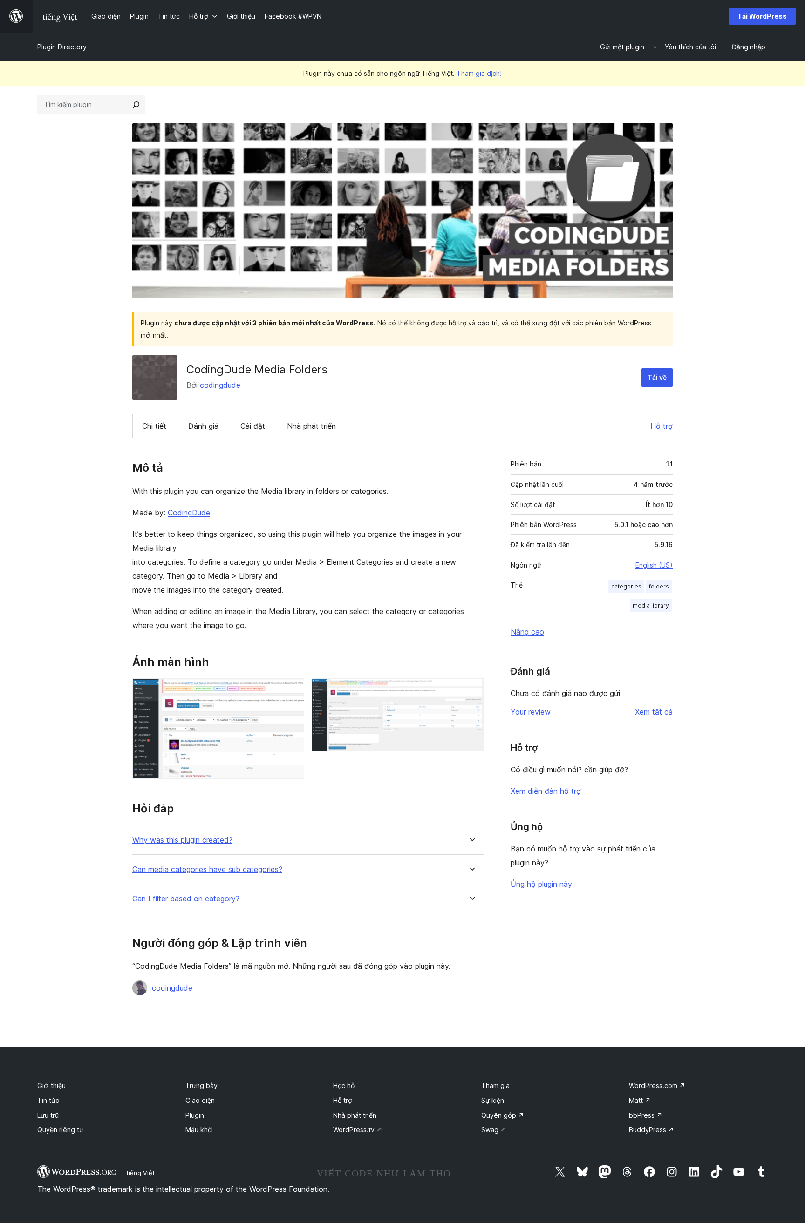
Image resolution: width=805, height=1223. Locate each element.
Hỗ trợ (661, 426)
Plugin (194, 1115)
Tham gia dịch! (479, 73)
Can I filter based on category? (185, 898)
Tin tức (48, 1100)
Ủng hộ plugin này (541, 884)
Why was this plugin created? (182, 840)
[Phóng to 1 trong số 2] (291, 691)
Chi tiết (154, 426)
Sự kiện (492, 1100)
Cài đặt (252, 426)
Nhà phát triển (311, 426)
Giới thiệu (51, 1085)
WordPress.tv (357, 1130)
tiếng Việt (140, 1172)
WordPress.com (657, 1085)
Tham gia (495, 1085)
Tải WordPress (762, 16)
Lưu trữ (48, 1115)
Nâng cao (527, 631)
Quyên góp (502, 1115)
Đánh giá (203, 426)
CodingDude (189, 512)
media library (651, 605)
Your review (531, 711)
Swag (493, 1130)
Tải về (657, 377)
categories (626, 586)
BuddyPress (651, 1130)
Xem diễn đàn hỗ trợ (546, 791)
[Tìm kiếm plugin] (136, 104)
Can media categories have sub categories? (207, 869)
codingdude (220, 385)
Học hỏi (344, 1085)
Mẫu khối (199, 1130)
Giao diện (200, 1100)
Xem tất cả (654, 711)
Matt (640, 1100)
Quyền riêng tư (60, 1130)
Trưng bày (201, 1085)
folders (659, 586)
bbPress (645, 1115)
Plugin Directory (62, 47)
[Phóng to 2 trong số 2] (471, 691)
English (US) (654, 565)
